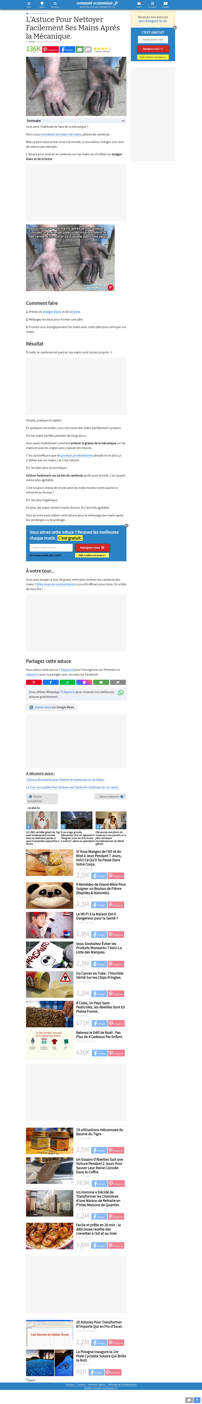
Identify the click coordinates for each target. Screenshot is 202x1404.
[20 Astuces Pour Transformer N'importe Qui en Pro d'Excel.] (49, 1333)
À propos (165, 7)
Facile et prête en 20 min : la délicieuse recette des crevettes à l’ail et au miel (98, 1229)
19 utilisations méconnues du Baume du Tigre (99, 1131)
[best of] (42, 3)
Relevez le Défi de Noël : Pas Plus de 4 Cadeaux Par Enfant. (99, 1034)
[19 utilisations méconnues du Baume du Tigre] (49, 1140)
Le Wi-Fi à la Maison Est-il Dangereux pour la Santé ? (97, 916)
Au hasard (152, 7)
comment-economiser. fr (97, 4)
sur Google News (54, 707)
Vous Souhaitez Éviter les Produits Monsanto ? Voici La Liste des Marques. (99, 947)
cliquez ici (32, 674)
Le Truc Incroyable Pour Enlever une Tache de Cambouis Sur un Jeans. (72, 787)
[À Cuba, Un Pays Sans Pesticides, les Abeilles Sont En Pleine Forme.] (49, 1013)
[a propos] (165, 3)
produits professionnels (77, 455)
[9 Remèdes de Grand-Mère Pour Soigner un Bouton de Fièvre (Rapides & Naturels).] (49, 895)
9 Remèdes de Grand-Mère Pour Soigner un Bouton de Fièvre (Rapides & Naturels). (101, 888)
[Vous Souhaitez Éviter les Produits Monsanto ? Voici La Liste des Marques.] (49, 954)
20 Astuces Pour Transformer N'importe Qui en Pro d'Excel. (99, 1324)
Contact (81, 1384)
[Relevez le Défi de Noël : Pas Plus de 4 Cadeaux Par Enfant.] (49, 1043)
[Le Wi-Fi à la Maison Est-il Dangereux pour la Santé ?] (49, 925)
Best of (42, 7)
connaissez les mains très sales (60, 134)
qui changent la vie (153, 21)
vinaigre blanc (52, 312)
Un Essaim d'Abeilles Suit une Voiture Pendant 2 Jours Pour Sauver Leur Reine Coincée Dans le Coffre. (99, 1165)
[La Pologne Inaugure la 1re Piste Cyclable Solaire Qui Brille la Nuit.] (49, 1362)
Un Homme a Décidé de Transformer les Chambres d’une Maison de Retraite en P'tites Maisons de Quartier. (98, 1198)
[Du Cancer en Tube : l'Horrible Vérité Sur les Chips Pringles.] (49, 984)
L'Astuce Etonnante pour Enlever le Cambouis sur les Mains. (65, 780)
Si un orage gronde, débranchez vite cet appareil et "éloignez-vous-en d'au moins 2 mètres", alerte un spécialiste (78, 836)
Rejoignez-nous (90, 547)
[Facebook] (51, 682)
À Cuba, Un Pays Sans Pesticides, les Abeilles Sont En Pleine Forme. (100, 1007)
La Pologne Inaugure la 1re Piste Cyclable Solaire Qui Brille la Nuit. (101, 1356)
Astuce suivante (109, 796)
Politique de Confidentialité (122, 1384)
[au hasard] (152, 3)
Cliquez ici (67, 670)
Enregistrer (52, 50)
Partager (69, 50)
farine (76, 312)
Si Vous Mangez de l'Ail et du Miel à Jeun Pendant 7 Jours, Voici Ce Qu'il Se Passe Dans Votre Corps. (99, 858)
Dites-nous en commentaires (55, 584)
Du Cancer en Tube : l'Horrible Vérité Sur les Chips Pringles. (99, 975)
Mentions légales (97, 1384)
